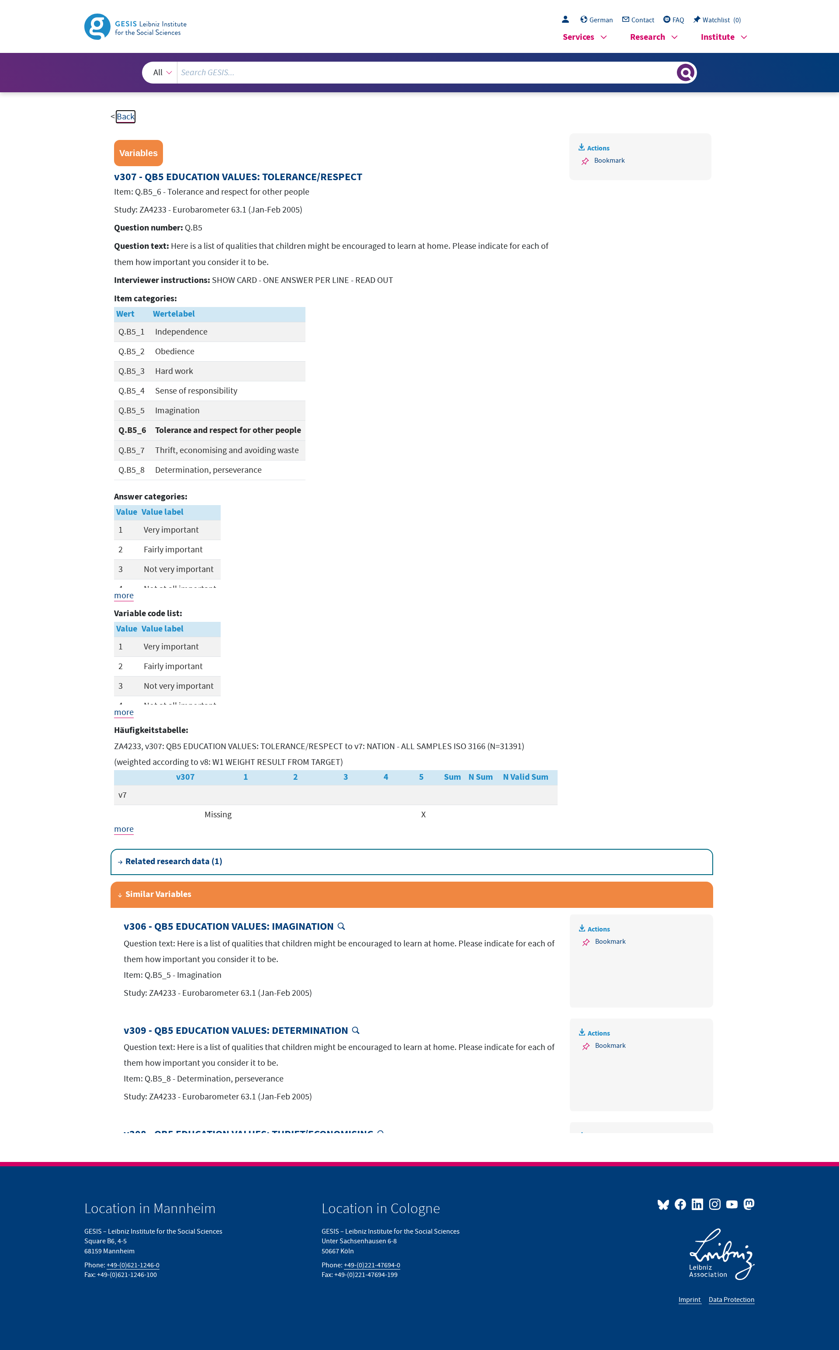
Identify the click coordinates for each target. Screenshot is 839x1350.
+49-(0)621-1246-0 (133, 1265)
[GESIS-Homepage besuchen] (136, 25)
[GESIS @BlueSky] (665, 1204)
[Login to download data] (567, 20)
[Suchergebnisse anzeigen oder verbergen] (685, 73)
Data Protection (732, 1299)
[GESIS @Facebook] (681, 1204)
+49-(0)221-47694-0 (372, 1265)
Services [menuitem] (578, 37)
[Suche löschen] (669, 72)
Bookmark (609, 160)
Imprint (690, 1299)
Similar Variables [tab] (158, 894)
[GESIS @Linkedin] (698, 1204)
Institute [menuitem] (718, 37)
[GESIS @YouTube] (732, 1204)
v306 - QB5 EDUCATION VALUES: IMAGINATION (229, 927)
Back (126, 116)
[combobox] (419, 72)
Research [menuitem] (647, 37)
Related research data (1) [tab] (173, 862)
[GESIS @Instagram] (715, 1204)
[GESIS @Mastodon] (748, 1204)
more (124, 595)
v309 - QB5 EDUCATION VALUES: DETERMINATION (236, 1031)
